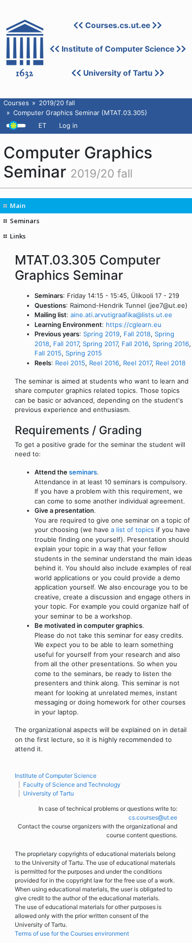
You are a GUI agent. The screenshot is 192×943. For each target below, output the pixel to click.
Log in (68, 125)
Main (18, 205)
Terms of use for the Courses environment (72, 933)
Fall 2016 (135, 344)
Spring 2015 (83, 353)
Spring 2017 (100, 344)
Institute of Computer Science (118, 49)
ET (42, 125)
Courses (16, 103)
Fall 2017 (66, 344)
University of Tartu (118, 73)
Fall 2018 (137, 334)
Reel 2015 (70, 363)
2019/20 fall (57, 103)
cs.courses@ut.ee (152, 817)
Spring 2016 (171, 344)
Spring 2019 (101, 334)
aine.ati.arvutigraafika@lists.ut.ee (121, 315)
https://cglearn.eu (133, 324)
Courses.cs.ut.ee (117, 25)
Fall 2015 (48, 353)
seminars (83, 472)
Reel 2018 (171, 363)
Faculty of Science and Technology (72, 784)
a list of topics (132, 529)
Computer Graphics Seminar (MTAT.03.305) (80, 113)
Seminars (24, 220)
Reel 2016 (104, 363)
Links (18, 236)
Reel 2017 (137, 363)
